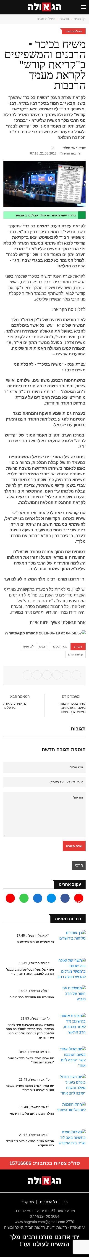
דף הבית (80, 19)
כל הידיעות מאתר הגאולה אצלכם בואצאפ (46, 215)
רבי (65, 1202)
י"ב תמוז (28, 646)
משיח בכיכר (59, 646)
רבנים (43, 646)
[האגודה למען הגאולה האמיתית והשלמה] (44, 1180)
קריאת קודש (75, 654)
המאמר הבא (19, 696)
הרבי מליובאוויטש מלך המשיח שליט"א (79, 866)
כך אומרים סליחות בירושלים (35, 942)
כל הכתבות (48, 1202)
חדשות (64, 19)
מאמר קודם (71, 696)
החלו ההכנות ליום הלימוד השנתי (32, 1113)
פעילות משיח (46, 19)
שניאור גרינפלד (74, 148)
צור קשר (27, 1202)
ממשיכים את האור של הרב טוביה (32, 997)
